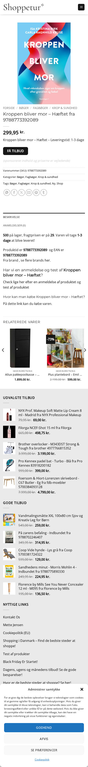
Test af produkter (16, 654)
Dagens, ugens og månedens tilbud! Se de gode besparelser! (39, 672)
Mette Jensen (13, 625)
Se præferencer (44, 750)
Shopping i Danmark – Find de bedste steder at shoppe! (39, 643)
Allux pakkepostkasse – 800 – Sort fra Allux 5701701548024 (22, 374)
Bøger (24, 108)
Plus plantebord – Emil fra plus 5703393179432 (65, 374)
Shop (60, 183)
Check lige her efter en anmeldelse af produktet (39, 282)
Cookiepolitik (42, 759)
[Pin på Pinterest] (36, 192)
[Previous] (3, 358)
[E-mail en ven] (29, 192)
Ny (53, 183)
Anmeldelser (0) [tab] (14, 225)
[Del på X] (21, 192)
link (19, 303)
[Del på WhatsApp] (6, 192)
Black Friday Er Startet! (20, 661)
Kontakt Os (11, 617)
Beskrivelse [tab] (11, 217)
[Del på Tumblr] (43, 192)
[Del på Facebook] (14, 192)
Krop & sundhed (64, 108)
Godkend (44, 727)
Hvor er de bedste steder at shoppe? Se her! (37, 683)
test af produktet (16, 287)
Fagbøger (40, 108)
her (47, 260)
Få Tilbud (15, 151)
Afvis (44, 739)
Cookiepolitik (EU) (16, 633)
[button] (82, 689)
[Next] (84, 358)
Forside (9, 108)
